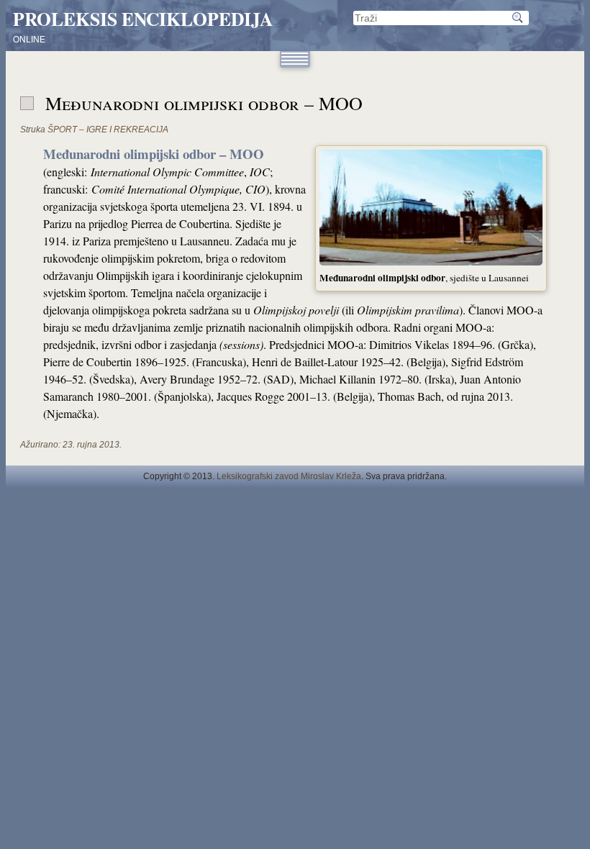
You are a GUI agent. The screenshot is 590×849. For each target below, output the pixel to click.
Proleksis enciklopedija (143, 18)
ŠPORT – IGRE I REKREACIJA (107, 129)
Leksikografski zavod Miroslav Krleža (289, 476)
